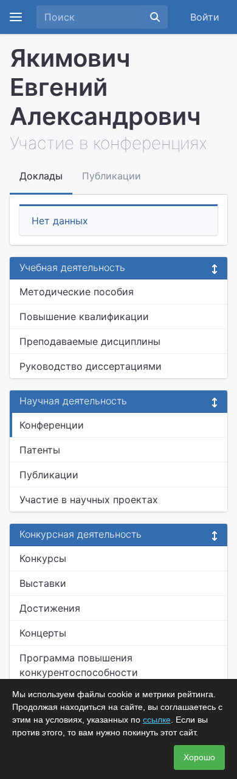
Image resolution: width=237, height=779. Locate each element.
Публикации (48, 475)
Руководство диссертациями (90, 366)
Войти (204, 17)
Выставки (42, 583)
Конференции (51, 425)
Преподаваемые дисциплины (89, 341)
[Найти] (155, 17)
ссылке (157, 719)
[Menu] (16, 17)
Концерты (42, 633)
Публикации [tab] (111, 176)
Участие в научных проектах (88, 499)
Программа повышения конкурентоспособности (78, 665)
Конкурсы (42, 558)
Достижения (49, 608)
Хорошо (199, 757)
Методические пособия (76, 292)
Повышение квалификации (84, 316)
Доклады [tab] (41, 176)
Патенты (39, 450)
